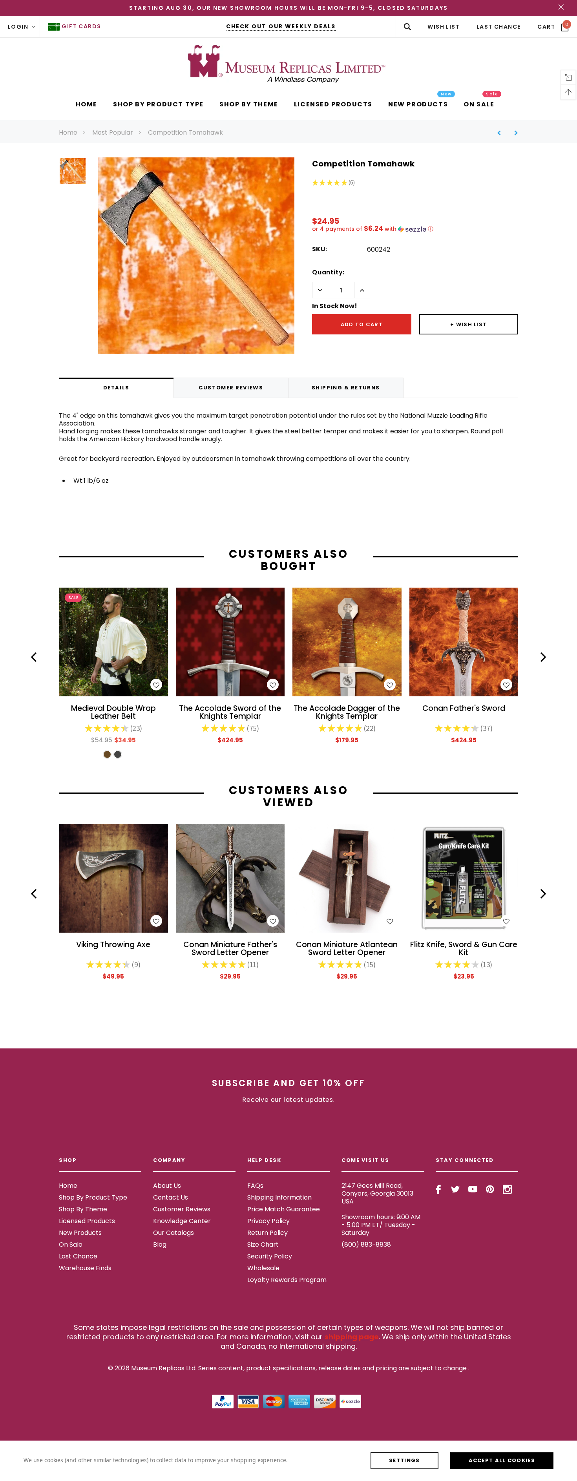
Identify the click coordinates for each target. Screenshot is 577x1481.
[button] (415, 229)
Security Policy (269, 1256)
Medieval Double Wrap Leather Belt (113, 713)
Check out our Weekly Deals (281, 26)
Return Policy (267, 1232)
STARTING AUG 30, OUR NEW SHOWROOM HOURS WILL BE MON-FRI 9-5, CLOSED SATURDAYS (288, 8)
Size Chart (263, 1244)
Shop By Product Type (93, 1197)
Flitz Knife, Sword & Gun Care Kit (463, 949)
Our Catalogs (173, 1232)
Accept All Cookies (502, 1460)
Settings (404, 1460)
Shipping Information (279, 1197)
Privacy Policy (268, 1220)
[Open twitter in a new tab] (455, 1189)
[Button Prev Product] (502, 133)
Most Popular (112, 132)
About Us (167, 1185)
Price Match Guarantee (283, 1209)
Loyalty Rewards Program (287, 1279)
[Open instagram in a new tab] (507, 1189)
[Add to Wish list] (156, 684)
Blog (159, 1244)
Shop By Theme (83, 1209)
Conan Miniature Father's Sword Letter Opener (230, 949)
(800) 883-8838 (366, 1244)
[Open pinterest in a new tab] (490, 1189)
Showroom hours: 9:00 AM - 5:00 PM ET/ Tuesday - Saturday (380, 1225)
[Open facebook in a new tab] (438, 1189)
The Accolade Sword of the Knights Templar (230, 713)
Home (68, 132)
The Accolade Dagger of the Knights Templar (347, 713)
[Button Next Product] (513, 133)
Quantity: (328, 272)
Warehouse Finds (85, 1268)
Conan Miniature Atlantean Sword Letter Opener (347, 949)
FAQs (255, 1185)
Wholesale (263, 1268)
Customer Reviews (181, 1209)
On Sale (70, 1244)
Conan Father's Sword (463, 709)
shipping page (352, 1337)
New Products (80, 1232)
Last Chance (78, 1256)
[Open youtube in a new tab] (473, 1189)
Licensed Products (87, 1220)
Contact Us (170, 1197)
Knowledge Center (182, 1220)
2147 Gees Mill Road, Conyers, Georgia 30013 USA (377, 1193)
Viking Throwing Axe (113, 945)
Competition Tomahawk (185, 132)
